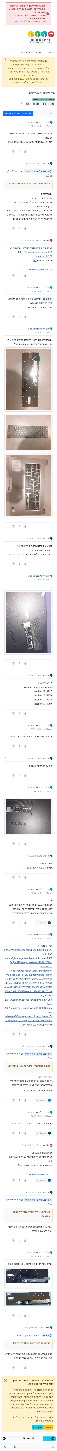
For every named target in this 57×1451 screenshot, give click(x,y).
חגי (47, 1327)
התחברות (37, 1427)
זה (44, 1227)
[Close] (5, 1380)
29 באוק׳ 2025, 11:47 (33, 855)
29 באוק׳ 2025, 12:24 (33, 1046)
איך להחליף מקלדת (26, 1335)
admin (46, 240)
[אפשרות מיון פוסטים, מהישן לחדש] (51, 113)
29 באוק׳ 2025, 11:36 (33, 675)
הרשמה (48, 1427)
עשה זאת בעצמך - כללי (42, 99)
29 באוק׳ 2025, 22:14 (39, 1256)
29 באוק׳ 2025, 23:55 (32, 1327)
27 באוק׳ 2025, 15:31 (39, 126)
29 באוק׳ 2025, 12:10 (39, 938)
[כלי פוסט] (7, 151)
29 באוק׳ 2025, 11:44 (39, 791)
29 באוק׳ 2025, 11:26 (33, 538)
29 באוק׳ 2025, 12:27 (39, 1116)
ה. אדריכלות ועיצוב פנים (38, 122)
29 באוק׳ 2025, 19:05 (33, 1192)
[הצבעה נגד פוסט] (13, 151)
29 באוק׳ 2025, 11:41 (39, 729)
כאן (35, 260)
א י (47, 163)
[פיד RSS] (21, 104)
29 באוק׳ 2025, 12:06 (39, 893)
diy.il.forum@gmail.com (38, 269)
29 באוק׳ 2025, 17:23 (29, 1145)
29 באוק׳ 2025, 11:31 (39, 579)
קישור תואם (32, 868)
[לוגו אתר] (41, 38)
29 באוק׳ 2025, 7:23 (40, 332)
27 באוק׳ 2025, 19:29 (33, 163)
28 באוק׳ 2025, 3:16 (30, 240)
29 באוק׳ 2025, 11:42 (33, 758)
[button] (53, 1447)
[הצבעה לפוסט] (25, 151)
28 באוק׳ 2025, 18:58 (39, 291)
